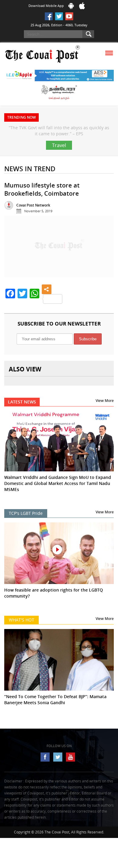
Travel (59, 157)
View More (105, 412)
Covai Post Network (33, 217)
